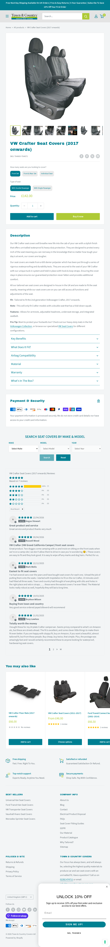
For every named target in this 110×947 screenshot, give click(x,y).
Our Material (66, 832)
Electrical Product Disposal (73, 814)
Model (43, 442)
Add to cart (32, 216)
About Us (64, 800)
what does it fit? (21, 347)
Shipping (10, 867)
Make (11, 442)
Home (8, 27)
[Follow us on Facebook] (8, 910)
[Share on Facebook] (81, 156)
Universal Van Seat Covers (18, 800)
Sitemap (64, 846)
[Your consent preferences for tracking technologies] (105, 942)
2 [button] (53, 649)
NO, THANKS (74, 933)
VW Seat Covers (65, 326)
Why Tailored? (67, 842)
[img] (25, 517)
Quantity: (14, 205)
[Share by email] (98, 156)
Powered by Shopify (14, 937)
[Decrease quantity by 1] (24, 206)
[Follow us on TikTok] (30, 910)
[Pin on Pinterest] (87, 156)
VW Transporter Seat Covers (19, 809)
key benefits (18, 339)
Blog (62, 805)
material (16, 364)
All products (19, 27)
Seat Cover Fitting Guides (72, 823)
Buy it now (78, 216)
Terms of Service (14, 876)
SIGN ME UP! (74, 924)
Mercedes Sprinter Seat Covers (20, 818)
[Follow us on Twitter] (13, 910)
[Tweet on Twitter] (92, 156)
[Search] (85, 16)
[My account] (96, 16)
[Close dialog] (107, 886)
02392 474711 (66, 879)
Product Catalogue (69, 837)
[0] (102, 16)
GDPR (62, 828)
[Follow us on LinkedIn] (35, 910)
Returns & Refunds (15, 862)
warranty (16, 372)
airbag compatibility (23, 356)
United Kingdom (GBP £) (17, 897)
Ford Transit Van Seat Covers (19, 805)
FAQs (62, 818)
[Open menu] (7, 16)
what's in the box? (22, 381)
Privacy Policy (12, 871)
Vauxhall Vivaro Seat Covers (19, 814)
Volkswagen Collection (21, 326)
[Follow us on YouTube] (24, 910)
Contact (63, 809)
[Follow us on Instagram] (19, 910)
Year (74, 442)
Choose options (65, 741)
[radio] (15, 174)
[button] (16, 486)
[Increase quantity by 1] (41, 206)
